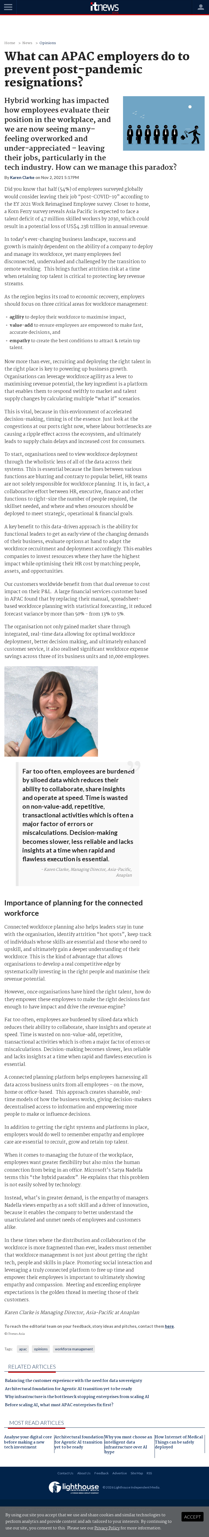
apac (23, 1349)
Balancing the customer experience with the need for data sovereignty (73, 1381)
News (27, 43)
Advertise (119, 1473)
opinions (41, 1349)
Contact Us (65, 1473)
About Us (84, 1473)
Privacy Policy (107, 1528)
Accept (192, 1516)
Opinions (47, 43)
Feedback (101, 1473)
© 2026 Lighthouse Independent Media (131, 1487)
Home (9, 43)
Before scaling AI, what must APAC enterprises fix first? (59, 1405)
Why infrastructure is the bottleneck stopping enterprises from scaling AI (77, 1397)
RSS (149, 1473)
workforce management (74, 1349)
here (169, 1326)
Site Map (137, 1473)
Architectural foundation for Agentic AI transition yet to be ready (68, 1389)
